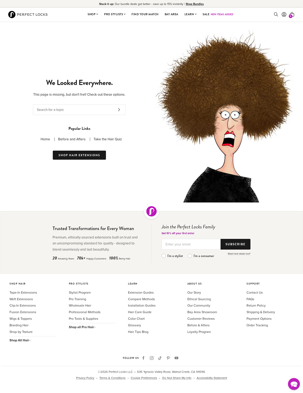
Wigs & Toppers (20, 318)
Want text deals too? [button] (239, 253)
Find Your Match (145, 14)
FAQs (250, 299)
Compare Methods (141, 299)
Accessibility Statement (212, 378)
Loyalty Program (199, 331)
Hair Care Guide (140, 312)
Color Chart (136, 318)
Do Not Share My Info (176, 378)
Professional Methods (85, 312)
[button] (294, 384)
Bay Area (171, 14)
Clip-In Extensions (22, 305)
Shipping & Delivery (261, 312)
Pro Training (77, 299)
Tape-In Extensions (23, 292)
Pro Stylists (113, 14)
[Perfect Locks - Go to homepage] (151, 211)
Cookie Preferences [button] (144, 378)
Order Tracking (257, 325)
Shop (91, 14)
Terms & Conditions (112, 378)
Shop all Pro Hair (81, 327)
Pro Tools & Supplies (83, 318)
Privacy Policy (85, 378)
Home (45, 139)
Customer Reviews (201, 318)
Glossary (134, 325)
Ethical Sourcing (199, 299)
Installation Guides (142, 305)
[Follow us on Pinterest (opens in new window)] (168, 358)
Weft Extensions (21, 299)
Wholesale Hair (80, 305)
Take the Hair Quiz (108, 139)
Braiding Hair (18, 325)
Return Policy (256, 305)
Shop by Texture (21, 331)
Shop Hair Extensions (79, 155)
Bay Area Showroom (202, 312)
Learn (189, 14)
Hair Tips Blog (138, 331)
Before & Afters (198, 325)
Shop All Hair (19, 340)
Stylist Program (80, 292)
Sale (218, 14)
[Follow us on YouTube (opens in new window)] (176, 358)
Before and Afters (72, 139)
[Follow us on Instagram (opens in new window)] (151, 358)
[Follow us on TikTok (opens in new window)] (160, 358)
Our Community (198, 305)
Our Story (194, 292)
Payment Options (259, 318)
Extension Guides (141, 292)
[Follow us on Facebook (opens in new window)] (143, 358)
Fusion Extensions (22, 312)
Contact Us (255, 292)
